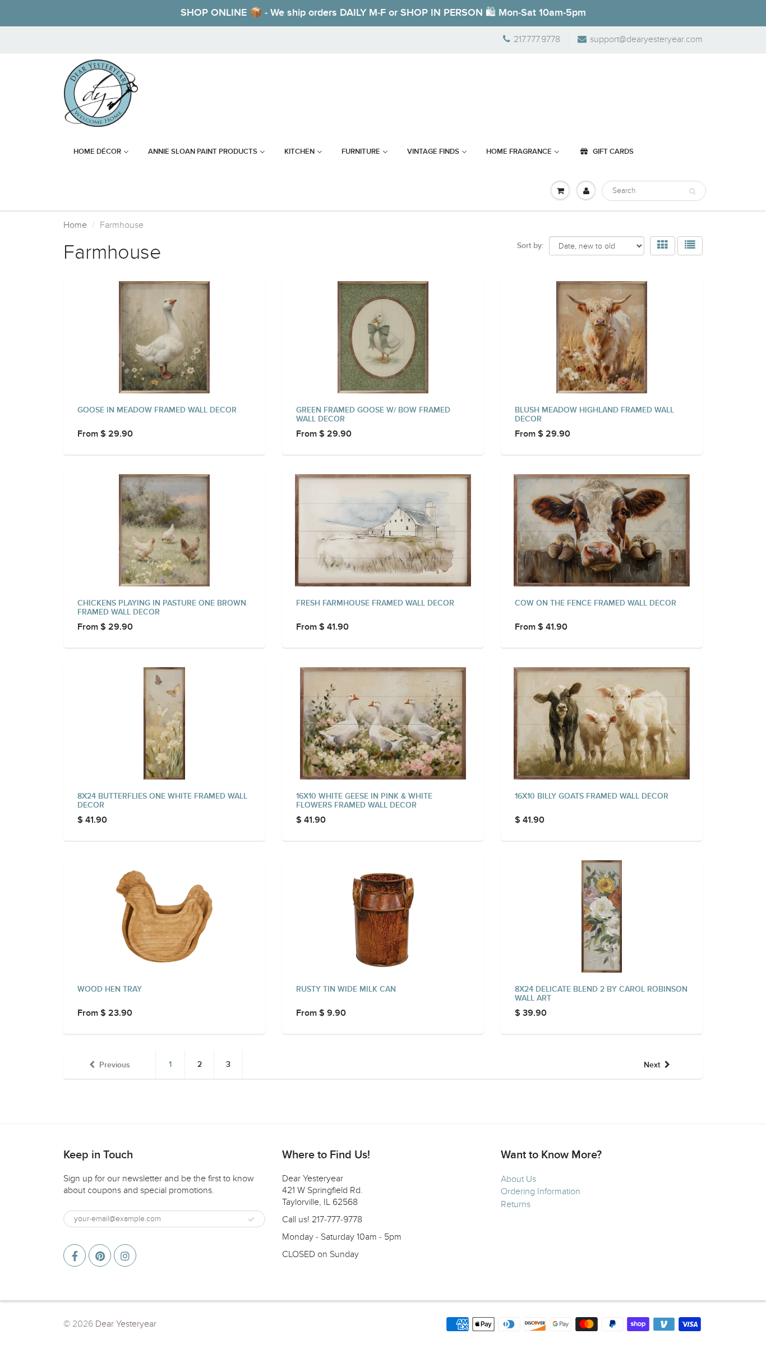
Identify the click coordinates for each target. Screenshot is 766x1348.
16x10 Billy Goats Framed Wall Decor (591, 796)
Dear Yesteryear (125, 1323)
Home (75, 225)
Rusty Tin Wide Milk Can (346, 989)
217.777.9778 (537, 39)
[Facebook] (74, 1255)
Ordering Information (540, 1191)
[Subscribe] (251, 1219)
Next (652, 1065)
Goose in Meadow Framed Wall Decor (157, 410)
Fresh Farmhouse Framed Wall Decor (375, 603)
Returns (515, 1204)
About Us (518, 1179)
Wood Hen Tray (109, 989)
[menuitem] (101, 152)
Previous (114, 1065)
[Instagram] (125, 1255)
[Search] (692, 191)
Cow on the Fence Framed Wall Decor (595, 603)
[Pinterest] (100, 1255)
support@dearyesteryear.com (646, 39)
